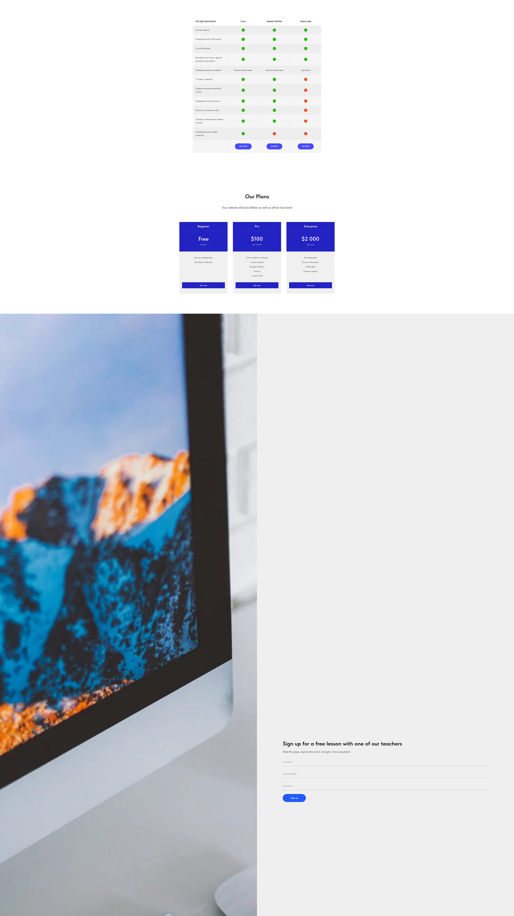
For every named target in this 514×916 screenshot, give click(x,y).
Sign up (294, 798)
